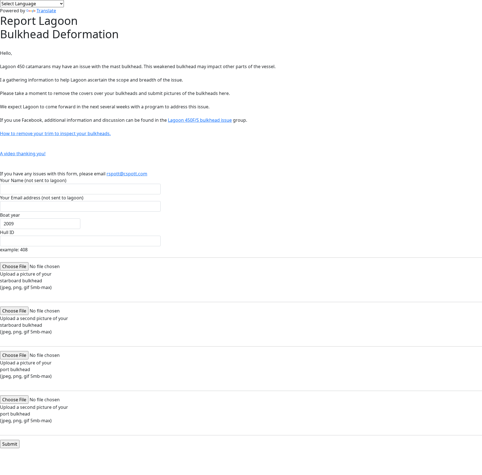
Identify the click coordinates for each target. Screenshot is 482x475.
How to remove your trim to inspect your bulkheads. (55, 133)
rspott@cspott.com (127, 174)
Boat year (10, 215)
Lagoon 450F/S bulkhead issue (200, 120)
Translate (46, 11)
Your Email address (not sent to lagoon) (41, 198)
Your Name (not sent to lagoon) (33, 180)
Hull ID (7, 232)
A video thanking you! (22, 154)
